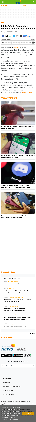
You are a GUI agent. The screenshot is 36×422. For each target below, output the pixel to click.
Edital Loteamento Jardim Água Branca (16, 284)
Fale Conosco (8, 390)
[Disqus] (18, 244)
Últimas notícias (29, 6)
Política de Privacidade (11, 386)
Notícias (32, 333)
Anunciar (6, 383)
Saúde (16, 48)
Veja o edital (27, 92)
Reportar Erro (8, 394)
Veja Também (9, 98)
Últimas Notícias (8, 272)
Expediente (7, 379)
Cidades (4, 23)
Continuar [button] (28, 413)
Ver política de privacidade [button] (10, 419)
